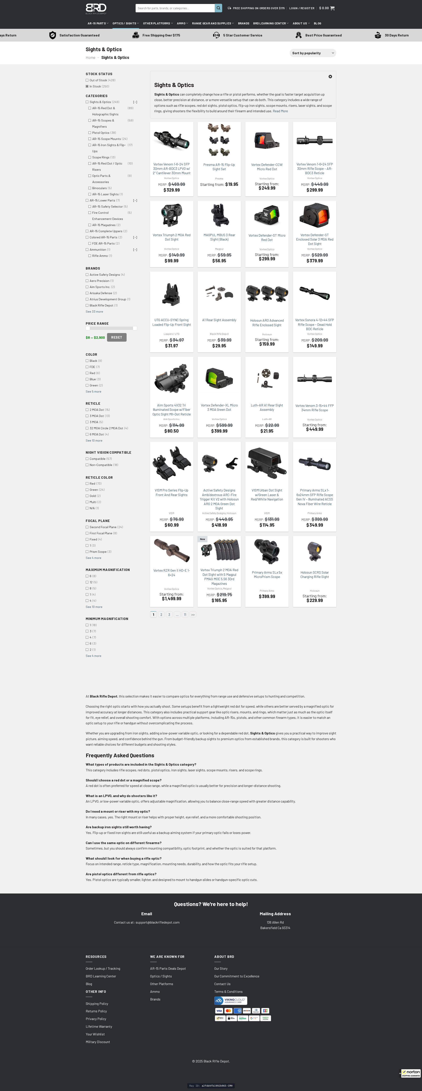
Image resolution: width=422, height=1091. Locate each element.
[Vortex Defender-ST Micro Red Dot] (267, 215)
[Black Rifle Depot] (109, 9)
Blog (317, 23)
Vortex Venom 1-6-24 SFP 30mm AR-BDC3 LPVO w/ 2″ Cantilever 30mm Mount (172, 168)
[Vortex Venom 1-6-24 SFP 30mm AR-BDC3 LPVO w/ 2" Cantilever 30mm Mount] (171, 140)
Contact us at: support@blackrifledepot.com (147, 922)
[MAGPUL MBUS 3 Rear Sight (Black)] (219, 215)
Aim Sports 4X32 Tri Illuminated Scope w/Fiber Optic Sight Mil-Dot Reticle (172, 409)
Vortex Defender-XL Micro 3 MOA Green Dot (219, 407)
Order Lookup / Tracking (103, 968)
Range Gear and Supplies (211, 23)
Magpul (219, 248)
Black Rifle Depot (219, 333)
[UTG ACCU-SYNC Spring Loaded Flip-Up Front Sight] (171, 293)
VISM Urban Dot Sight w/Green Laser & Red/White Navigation (267, 494)
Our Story (220, 968)
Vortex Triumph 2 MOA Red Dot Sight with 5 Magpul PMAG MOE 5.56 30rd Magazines (219, 576)
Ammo (181, 23)
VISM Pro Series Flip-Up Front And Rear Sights (171, 492)
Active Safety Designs (214, 513)
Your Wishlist (95, 1034)
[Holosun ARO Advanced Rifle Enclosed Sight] (267, 293)
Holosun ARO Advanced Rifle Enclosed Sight (267, 322)
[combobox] (175, 8)
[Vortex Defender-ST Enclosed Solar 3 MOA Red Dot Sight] (314, 215)
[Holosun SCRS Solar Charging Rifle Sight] (314, 551)
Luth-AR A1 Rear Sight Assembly (267, 407)
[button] (410, 1073)
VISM (171, 513)
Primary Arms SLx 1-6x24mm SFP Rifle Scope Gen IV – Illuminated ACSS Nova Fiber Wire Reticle (314, 497)
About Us (300, 23)
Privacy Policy (96, 1019)
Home (90, 57)
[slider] (87, 328)
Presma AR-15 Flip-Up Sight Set (219, 166)
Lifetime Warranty (99, 1026)
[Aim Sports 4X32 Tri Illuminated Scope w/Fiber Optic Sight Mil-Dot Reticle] (171, 378)
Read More (280, 111)
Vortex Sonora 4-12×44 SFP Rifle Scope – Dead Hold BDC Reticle (314, 324)
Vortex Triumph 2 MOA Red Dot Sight (172, 237)
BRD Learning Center (269, 23)
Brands (243, 23)
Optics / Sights (124, 23)
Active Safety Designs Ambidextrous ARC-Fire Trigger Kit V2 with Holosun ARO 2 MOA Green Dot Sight (219, 499)
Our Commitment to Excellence (236, 976)
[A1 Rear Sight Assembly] (219, 293)
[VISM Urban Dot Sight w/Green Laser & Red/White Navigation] (267, 463)
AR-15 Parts (97, 23)
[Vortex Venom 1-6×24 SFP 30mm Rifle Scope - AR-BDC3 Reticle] (314, 140)
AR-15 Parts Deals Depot (168, 968)
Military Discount (98, 1042)
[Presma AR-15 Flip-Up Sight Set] (219, 140)
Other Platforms (156, 23)
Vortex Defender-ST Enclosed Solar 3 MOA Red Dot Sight (314, 239)
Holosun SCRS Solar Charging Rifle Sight (314, 574)
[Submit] (218, 8)
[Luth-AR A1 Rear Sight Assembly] (267, 378)
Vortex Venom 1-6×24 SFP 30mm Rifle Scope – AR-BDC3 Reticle (314, 168)
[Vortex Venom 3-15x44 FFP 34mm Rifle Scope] (314, 378)
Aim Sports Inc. (171, 419)
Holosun (267, 334)
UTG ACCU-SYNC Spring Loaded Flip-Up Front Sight (171, 322)
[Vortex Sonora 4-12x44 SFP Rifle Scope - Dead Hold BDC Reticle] (314, 293)
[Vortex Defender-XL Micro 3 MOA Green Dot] (219, 378)
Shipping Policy (97, 1003)
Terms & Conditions (228, 991)
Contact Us (222, 984)
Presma (219, 178)
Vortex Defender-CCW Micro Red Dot (267, 166)
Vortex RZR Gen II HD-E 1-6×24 (171, 572)
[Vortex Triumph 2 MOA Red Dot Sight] (171, 215)
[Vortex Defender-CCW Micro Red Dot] (267, 140)
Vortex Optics (171, 178)
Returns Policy (96, 1011)
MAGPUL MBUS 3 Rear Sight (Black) (219, 237)
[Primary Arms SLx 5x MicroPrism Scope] (267, 551)
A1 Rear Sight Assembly (219, 320)
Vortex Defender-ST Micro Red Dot (267, 237)
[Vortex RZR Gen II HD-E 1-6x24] (171, 550)
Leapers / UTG (172, 333)
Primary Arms (314, 513)
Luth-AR (267, 419)
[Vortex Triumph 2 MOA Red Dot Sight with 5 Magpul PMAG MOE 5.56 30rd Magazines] (219, 550)
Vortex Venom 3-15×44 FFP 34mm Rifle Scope (314, 407)
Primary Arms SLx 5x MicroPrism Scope (267, 574)
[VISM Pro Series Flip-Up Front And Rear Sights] (171, 463)
